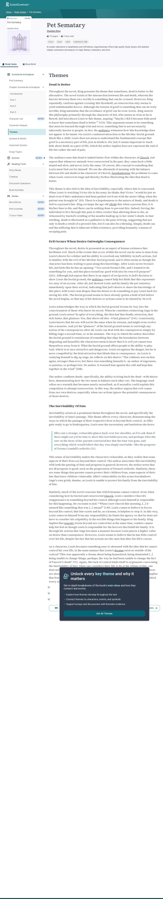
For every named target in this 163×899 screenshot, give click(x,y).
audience (104, 130)
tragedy (69, 523)
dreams (119, 550)
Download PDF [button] (60, 56)
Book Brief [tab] (31, 64)
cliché (113, 204)
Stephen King (53, 31)
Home (8, 12)
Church (144, 157)
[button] (93, 56)
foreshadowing (121, 173)
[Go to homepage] (18, 5)
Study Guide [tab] (11, 64)
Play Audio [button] (81, 56)
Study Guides (20, 12)
